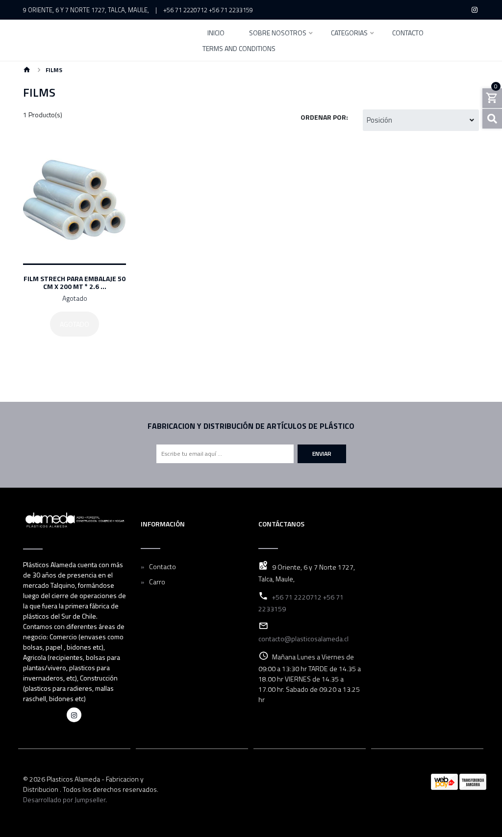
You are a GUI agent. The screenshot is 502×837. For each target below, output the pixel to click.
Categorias (349, 33)
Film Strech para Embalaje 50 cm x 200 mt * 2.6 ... (75, 282)
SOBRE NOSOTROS (277, 33)
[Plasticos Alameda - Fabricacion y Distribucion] (104, 40)
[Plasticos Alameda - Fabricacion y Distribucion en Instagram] (74, 714)
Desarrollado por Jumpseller (64, 799)
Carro (157, 581)
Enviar (321, 453)
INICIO (216, 33)
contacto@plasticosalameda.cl (303, 638)
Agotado (74, 324)
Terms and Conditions (239, 49)
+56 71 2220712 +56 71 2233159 (208, 10)
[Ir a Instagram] (475, 10)
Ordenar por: (324, 117)
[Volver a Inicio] (27, 70)
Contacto (408, 33)
